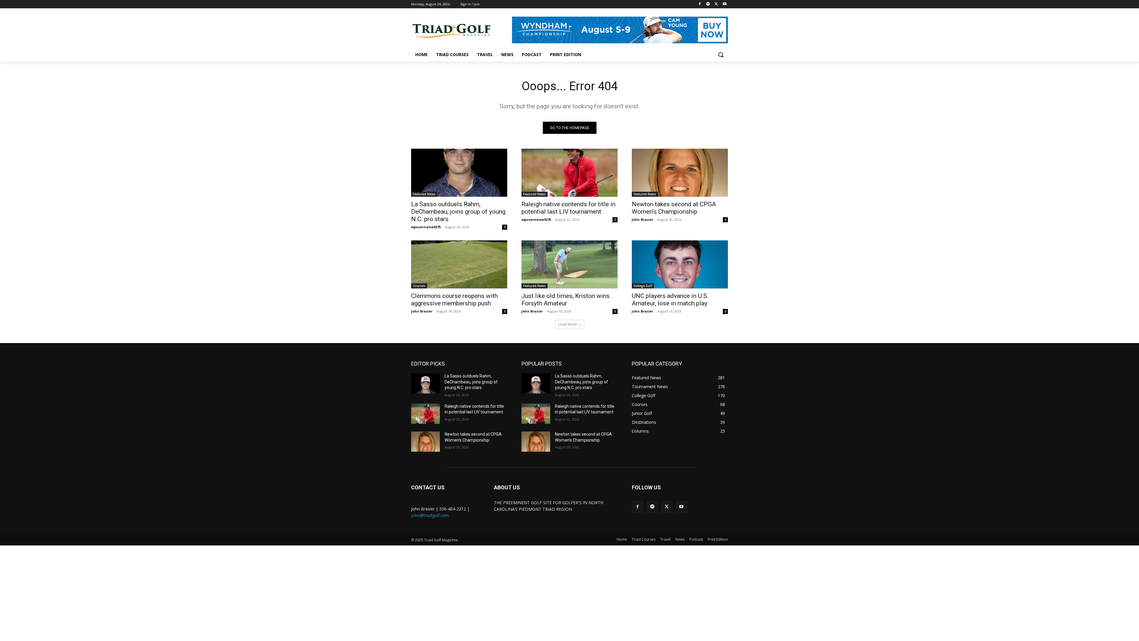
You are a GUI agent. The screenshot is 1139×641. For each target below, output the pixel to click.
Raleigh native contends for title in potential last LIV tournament (568, 208)
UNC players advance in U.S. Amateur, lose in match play (670, 299)
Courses (419, 286)
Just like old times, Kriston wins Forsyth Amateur (565, 299)
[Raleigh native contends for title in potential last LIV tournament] (569, 173)
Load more (567, 324)
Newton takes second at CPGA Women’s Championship (674, 208)
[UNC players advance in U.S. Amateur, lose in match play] (680, 264)
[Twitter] (716, 4)
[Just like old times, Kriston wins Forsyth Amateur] (569, 264)
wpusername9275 (426, 227)
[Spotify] (708, 4)
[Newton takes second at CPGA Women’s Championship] (680, 173)
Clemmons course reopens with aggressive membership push (454, 299)
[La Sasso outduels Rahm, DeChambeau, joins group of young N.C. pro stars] (459, 173)
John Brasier (642, 219)
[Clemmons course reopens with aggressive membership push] (459, 264)
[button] (721, 54)
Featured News (424, 194)
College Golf (643, 286)
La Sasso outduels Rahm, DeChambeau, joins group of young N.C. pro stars (458, 212)
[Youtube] (724, 4)
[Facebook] (699, 4)
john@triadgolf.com (430, 515)
